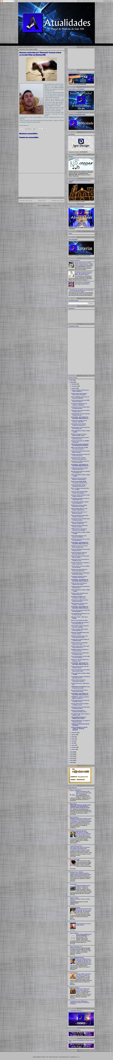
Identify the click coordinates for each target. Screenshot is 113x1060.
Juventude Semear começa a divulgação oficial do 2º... (78, 485)
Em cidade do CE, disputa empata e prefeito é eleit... (80, 714)
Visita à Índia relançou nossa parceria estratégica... (78, 536)
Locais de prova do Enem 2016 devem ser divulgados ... (79, 492)
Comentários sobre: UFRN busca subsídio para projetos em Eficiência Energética (79, 1002)
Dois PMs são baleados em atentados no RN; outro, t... (79, 597)
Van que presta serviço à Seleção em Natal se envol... (80, 704)
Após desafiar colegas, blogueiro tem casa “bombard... (80, 626)
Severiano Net (73, 972)
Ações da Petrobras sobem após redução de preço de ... (79, 516)
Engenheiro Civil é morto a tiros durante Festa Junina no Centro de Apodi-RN (83, 910)
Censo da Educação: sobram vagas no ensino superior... (80, 657)
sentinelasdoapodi (75, 907)
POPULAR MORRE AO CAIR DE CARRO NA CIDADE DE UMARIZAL (79, 729)
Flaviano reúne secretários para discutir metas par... (79, 594)
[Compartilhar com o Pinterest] (45, 129)
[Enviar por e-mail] (39, 129)
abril (73, 743)
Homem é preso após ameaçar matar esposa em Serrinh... (79, 394)
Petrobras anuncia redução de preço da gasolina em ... (79, 570)
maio (73, 741)
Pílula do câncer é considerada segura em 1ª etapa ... (79, 643)
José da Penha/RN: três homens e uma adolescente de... (80, 623)
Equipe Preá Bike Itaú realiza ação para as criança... (80, 556)
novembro (74, 386)
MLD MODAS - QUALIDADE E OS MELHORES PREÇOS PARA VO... (80, 418)
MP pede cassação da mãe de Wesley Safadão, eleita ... (79, 434)
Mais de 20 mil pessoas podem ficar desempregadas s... (80, 611)
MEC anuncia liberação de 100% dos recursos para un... (79, 448)
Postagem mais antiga (58, 200)
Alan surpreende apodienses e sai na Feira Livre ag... (80, 614)
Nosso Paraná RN (74, 859)
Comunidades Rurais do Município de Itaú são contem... (80, 573)
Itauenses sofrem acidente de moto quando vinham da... (80, 495)
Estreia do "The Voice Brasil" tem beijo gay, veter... (80, 660)
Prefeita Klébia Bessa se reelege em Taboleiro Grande (80, 721)
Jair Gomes (73, 922)
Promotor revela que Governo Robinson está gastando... (79, 478)
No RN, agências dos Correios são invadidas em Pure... (80, 701)
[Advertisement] (41, 185)
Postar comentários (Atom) (44, 205)
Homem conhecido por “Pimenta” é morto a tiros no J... (80, 563)
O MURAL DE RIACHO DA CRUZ (78, 831)
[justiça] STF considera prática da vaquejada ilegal (80, 640)
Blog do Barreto (74, 817)
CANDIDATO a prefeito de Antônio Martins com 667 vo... (80, 697)
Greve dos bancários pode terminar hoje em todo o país (80, 670)
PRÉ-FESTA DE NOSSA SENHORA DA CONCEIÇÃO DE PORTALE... (80, 445)
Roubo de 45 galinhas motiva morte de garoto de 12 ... (80, 550)
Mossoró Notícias (74, 987)
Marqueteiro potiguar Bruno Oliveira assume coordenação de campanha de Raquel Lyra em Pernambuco (80, 820)
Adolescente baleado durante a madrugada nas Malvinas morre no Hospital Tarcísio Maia (83, 960)
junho (73, 738)
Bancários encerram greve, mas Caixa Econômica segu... (79, 636)
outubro (74, 388)
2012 (71, 758)
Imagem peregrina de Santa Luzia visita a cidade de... (80, 390)
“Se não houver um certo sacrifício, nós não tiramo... (80, 566)
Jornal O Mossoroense (76, 846)
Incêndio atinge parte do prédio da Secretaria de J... (80, 587)
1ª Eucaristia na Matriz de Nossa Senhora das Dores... (79, 600)
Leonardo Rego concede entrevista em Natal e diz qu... (80, 414)
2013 (71, 756)
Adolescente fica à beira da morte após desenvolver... (80, 438)
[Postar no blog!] (41, 129)
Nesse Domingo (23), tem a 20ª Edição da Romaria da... (79, 509)
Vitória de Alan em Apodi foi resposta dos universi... (78, 680)
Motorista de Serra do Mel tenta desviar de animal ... (79, 526)
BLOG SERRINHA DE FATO (77, 957)
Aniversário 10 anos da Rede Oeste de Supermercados (80, 407)
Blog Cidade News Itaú (76, 946)
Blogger (78, 1057)
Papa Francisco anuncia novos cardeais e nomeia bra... (79, 604)
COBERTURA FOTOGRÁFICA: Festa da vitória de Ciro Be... (80, 687)
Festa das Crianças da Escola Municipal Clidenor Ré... (79, 553)
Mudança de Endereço (75, 948)
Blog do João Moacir (75, 790)
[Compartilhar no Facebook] (44, 129)
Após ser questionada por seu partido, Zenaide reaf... (79, 522)
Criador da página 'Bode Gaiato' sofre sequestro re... (79, 630)
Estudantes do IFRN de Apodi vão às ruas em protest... (80, 462)
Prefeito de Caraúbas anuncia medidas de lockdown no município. (83, 887)
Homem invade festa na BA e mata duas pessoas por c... (80, 646)
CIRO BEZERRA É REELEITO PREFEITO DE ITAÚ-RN (78, 718)
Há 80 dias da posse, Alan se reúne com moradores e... (80, 539)
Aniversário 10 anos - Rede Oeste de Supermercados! (80, 653)
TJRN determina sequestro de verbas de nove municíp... (79, 529)
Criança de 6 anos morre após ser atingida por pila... (80, 560)
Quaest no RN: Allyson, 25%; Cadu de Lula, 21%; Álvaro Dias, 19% (83, 793)
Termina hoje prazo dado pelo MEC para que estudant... (80, 401)
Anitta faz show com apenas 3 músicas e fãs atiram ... (79, 583)
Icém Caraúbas (74, 933)
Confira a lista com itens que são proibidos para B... (80, 667)
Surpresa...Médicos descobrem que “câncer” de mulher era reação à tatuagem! (83, 975)
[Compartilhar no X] (42, 129)
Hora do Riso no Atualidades (82, 282)
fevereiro (74, 747)
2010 (71, 762)
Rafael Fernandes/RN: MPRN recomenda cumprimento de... (79, 482)
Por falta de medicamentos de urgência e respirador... (79, 404)
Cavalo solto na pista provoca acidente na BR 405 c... (79, 421)
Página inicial (42, 200)
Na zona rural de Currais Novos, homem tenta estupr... (79, 690)
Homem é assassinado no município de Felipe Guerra (79, 711)
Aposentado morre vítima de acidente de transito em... (78, 424)
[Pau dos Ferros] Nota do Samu (79, 620)
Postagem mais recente (25, 200)
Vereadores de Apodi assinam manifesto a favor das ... (79, 577)
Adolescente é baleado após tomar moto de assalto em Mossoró (82, 990)
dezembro (74, 384)
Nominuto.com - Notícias (76, 872)
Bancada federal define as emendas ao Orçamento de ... (80, 472)
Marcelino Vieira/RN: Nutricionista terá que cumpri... (80, 633)
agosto (74, 734)
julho (73, 736)
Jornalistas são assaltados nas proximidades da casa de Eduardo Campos (81, 290)
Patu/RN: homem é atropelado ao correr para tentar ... (80, 650)
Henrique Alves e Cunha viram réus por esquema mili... (80, 428)
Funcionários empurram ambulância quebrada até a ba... (80, 677)
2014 (71, 754)
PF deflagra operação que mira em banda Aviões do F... (80, 499)
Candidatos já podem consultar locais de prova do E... (79, 468)
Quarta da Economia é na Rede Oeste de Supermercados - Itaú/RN (84, 263)
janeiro (73, 749)
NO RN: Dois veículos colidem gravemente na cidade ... (79, 506)
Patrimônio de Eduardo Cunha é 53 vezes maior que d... (80, 455)
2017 (71, 380)
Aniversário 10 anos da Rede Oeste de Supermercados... (80, 707)
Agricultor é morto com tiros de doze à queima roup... (79, 546)
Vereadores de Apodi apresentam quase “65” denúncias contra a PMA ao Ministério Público (83, 273)
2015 (71, 752)
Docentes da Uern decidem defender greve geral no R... (79, 458)
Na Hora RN (73, 884)
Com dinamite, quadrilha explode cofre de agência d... (80, 502)
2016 (71, 382)
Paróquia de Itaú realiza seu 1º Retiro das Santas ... (79, 512)
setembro (74, 732)
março (73, 745)
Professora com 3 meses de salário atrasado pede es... (80, 411)
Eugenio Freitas (74, 897)
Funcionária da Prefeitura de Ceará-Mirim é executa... (80, 451)
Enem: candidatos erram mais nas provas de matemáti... (80, 397)
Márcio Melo (73, 803)
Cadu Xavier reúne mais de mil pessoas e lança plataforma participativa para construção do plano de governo (80, 849)
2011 (71, 760)
